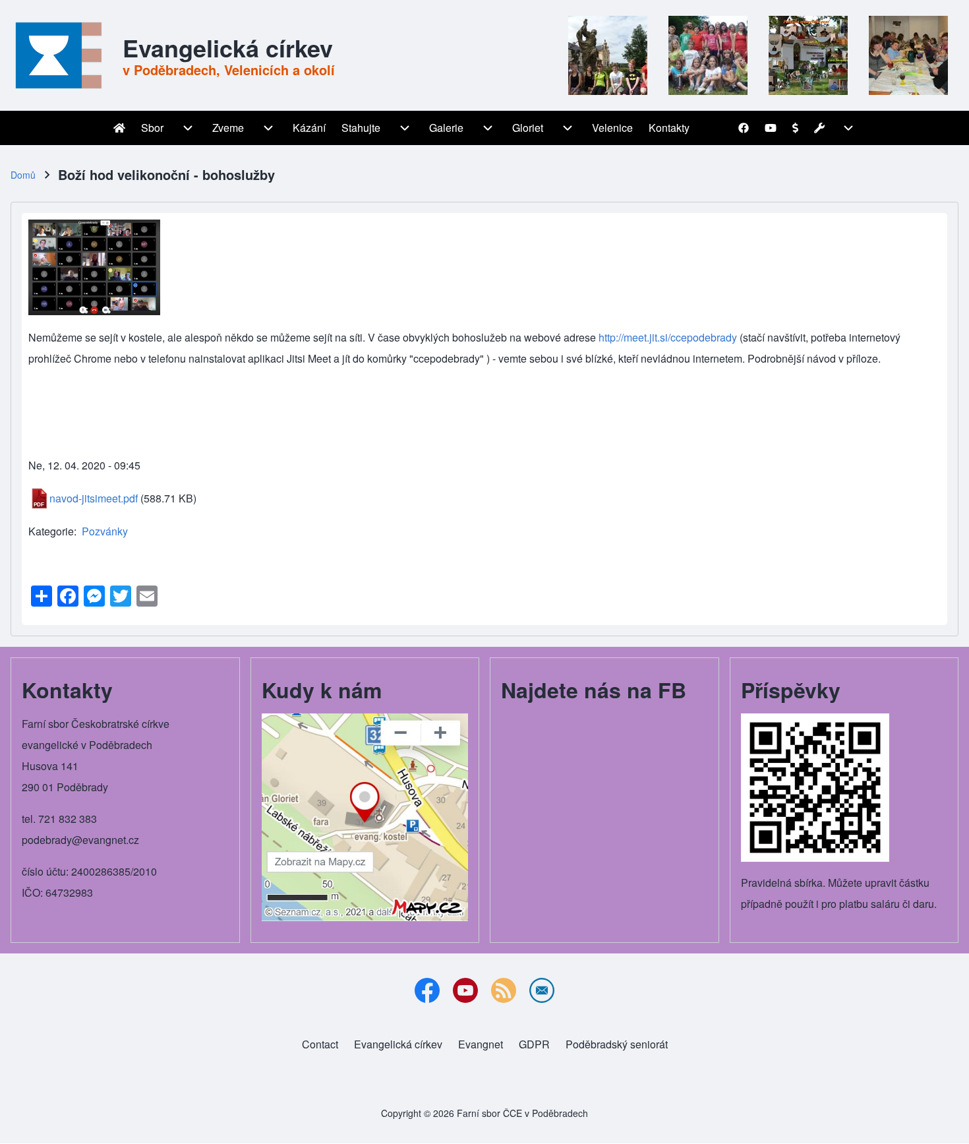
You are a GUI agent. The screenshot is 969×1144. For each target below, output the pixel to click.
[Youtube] (465, 990)
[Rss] (503, 990)
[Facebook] (427, 990)
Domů (23, 174)
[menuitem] (119, 128)
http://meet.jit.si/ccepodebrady (668, 337)
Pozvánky (105, 531)
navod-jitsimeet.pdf (93, 498)
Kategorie (51, 531)
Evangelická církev (228, 47)
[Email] (541, 990)
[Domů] (63, 55)
